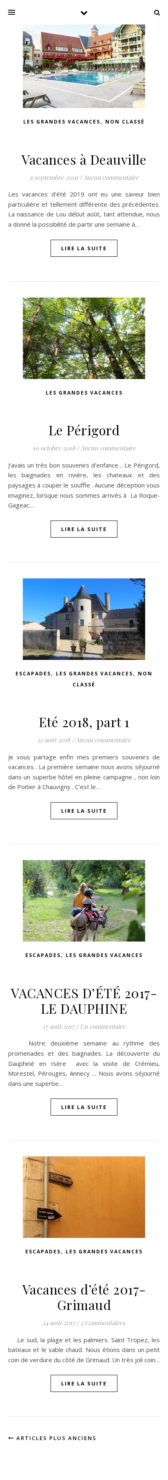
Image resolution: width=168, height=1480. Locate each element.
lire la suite (84, 248)
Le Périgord (84, 430)
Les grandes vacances (61, 121)
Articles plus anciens (55, 1438)
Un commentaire (103, 1026)
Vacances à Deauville (84, 159)
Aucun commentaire (111, 177)
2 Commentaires (102, 1323)
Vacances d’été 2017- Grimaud (84, 1296)
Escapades (33, 673)
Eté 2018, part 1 (84, 721)
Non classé (125, 121)
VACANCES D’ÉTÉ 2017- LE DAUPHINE (84, 1000)
